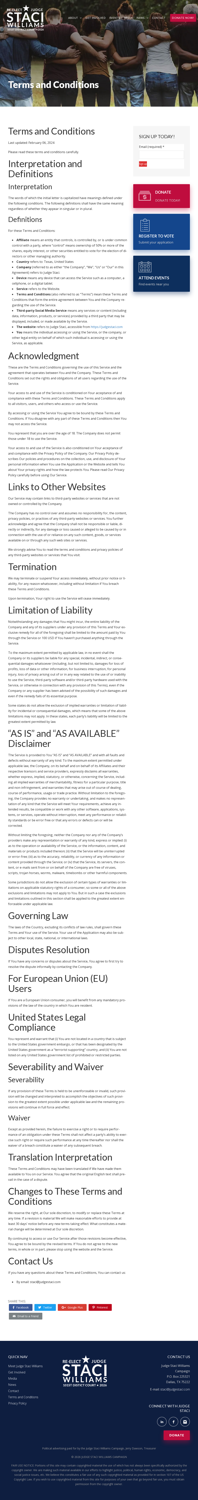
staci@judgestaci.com (175, 1389)
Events (114, 18)
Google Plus (75, 1307)
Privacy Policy (17, 1403)
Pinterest (102, 1307)
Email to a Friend (27, 1316)
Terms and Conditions (23, 1397)
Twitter (47, 1307)
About (73, 18)
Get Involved (95, 18)
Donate (176, 1435)
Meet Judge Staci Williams (25, 1366)
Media (128, 18)
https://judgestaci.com (107, 327)
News (140, 18)
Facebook (22, 1307)
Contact (159, 18)
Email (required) (151, 147)
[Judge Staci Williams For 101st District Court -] (26, 18)
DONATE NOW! (183, 17)
